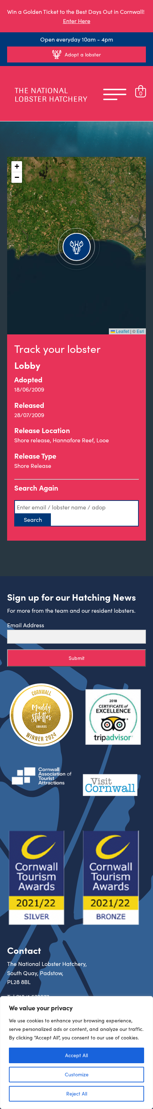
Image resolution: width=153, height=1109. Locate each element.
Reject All (76, 1093)
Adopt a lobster (83, 54)
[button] (76, 245)
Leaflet (122, 331)
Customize (77, 1074)
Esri (140, 331)
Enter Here (76, 20)
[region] (76, 1052)
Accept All (76, 1055)
